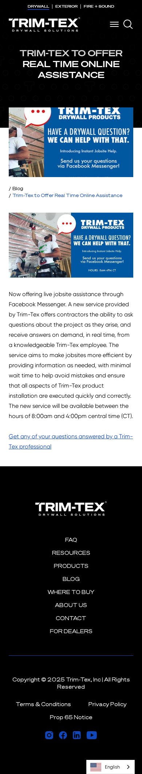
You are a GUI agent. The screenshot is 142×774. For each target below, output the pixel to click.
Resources (71, 553)
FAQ (71, 540)
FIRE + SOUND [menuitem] (99, 6)
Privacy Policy (107, 704)
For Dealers (71, 631)
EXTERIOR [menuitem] (66, 6)
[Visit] (49, 735)
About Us (71, 605)
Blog (17, 188)
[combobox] (110, 767)
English (112, 767)
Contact (71, 618)
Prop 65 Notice (71, 717)
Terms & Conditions (43, 704)
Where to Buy (71, 592)
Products (71, 566)
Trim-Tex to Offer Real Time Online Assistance (67, 195)
